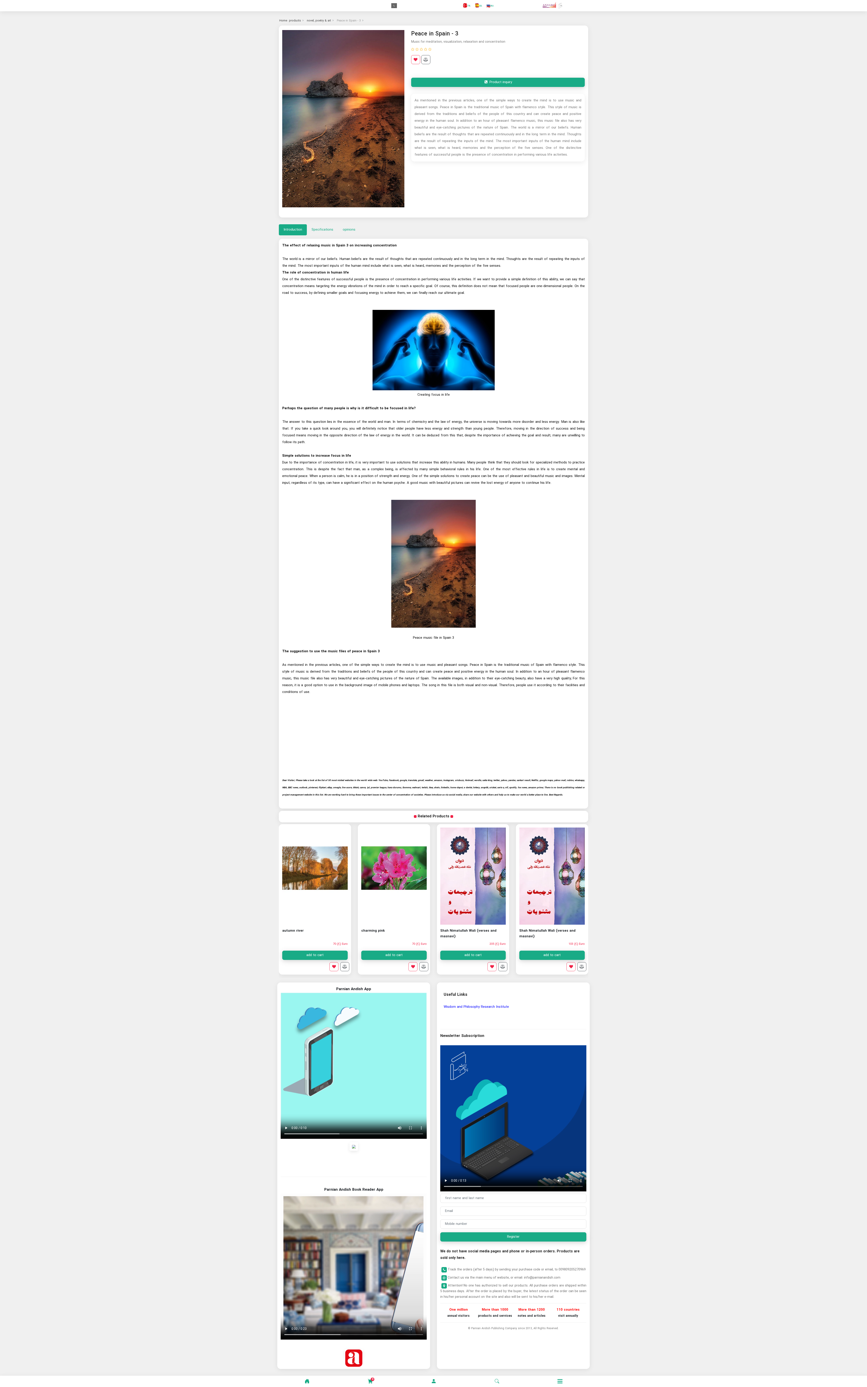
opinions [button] (349, 229)
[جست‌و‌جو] (497, 1381)
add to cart (552, 955)
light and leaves (295, 930)
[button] (433, 1381)
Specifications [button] (322, 229)
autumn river (372, 930)
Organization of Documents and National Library (480, 1007)
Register (513, 1237)
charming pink (452, 930)
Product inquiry (500, 82)
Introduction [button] (293, 229)
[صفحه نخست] (307, 1381)
